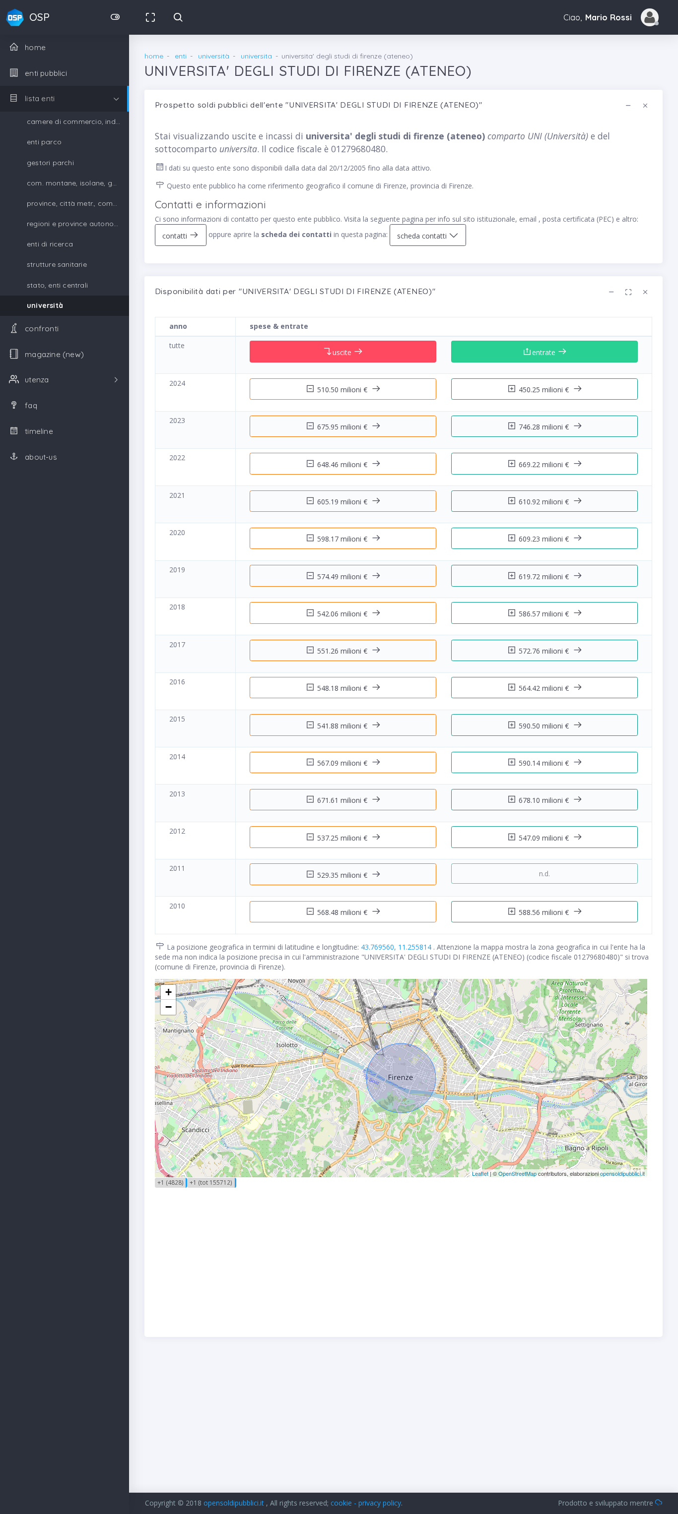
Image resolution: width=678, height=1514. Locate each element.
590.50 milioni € (545, 725)
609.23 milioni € (545, 539)
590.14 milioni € (545, 763)
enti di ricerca (50, 244)
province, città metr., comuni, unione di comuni (78, 203)
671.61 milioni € (343, 800)
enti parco (44, 141)
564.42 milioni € (545, 688)
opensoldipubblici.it (622, 1173)
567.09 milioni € (343, 763)
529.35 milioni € (343, 875)
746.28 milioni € (545, 426)
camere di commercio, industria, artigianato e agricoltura (78, 121)
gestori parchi (50, 162)
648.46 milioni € (343, 464)
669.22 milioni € (545, 464)
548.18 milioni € (343, 688)
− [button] (168, 1007)
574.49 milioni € (343, 576)
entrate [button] (544, 352)
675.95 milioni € (343, 426)
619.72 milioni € (545, 576)
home (153, 56)
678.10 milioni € (545, 800)
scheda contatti (423, 236)
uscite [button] (343, 352)
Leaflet (480, 1173)
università (45, 305)
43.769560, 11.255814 (397, 947)
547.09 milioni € (545, 838)
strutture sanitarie (57, 264)
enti (181, 56)
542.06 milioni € (343, 613)
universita (256, 56)
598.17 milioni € (343, 539)
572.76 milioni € (545, 651)
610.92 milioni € (545, 501)
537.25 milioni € (343, 838)
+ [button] (168, 992)
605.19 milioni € (343, 501)
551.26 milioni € (343, 651)
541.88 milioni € (343, 725)
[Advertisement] (403, 1257)
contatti (175, 236)
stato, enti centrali (57, 285)
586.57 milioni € (545, 613)
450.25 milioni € (545, 389)
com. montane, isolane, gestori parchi (78, 183)
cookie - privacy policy (366, 1503)
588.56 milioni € (545, 912)
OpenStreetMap (517, 1173)
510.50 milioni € (343, 389)
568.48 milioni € (343, 912)
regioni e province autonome (75, 223)
